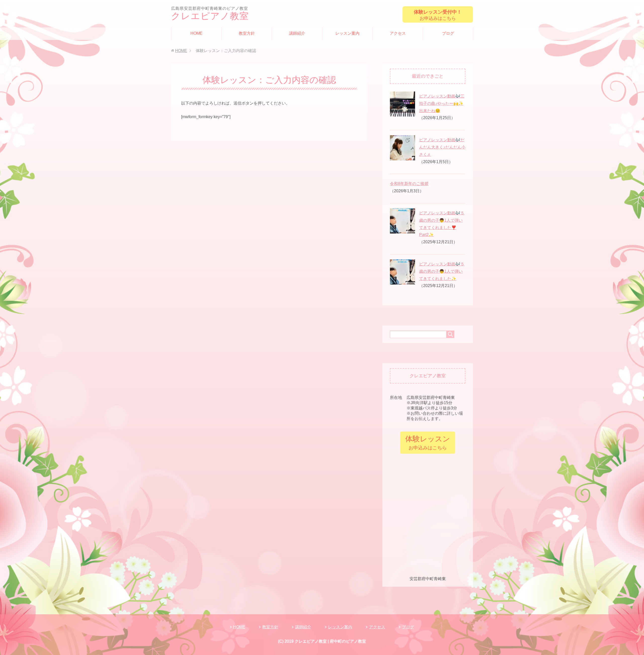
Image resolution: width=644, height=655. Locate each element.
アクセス (398, 33)
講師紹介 (297, 33)
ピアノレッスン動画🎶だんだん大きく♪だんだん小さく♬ (442, 147)
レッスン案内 (347, 33)
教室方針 (247, 33)
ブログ (448, 33)
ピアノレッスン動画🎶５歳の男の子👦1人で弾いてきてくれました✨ (441, 271)
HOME (196, 33)
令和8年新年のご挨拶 (409, 183)
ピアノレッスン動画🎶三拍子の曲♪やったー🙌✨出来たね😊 (441, 103)
